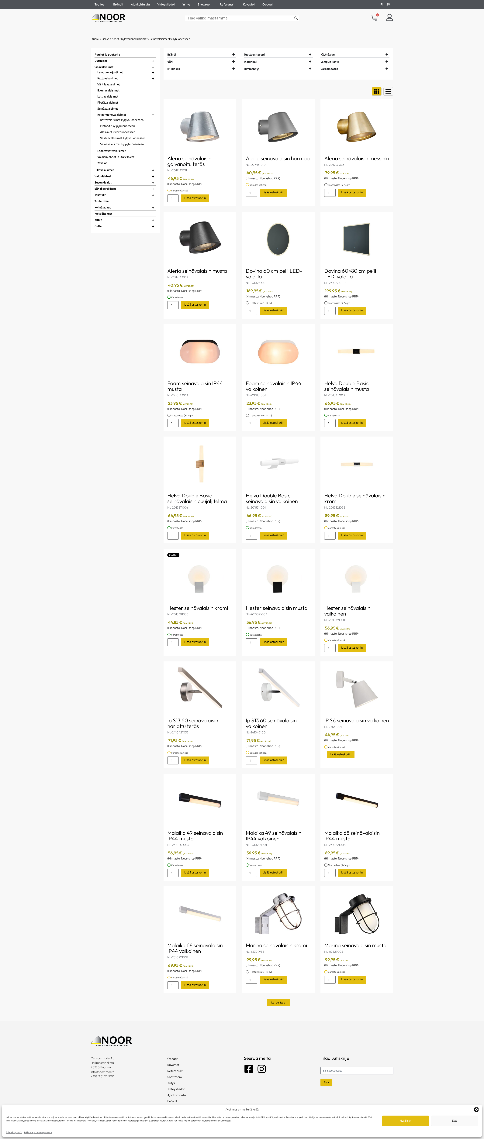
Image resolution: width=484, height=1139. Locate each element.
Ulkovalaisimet (104, 170)
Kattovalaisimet (107, 78)
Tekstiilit (100, 195)
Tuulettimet (102, 201)
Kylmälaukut (103, 207)
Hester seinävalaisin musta (276, 608)
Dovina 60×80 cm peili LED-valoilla (350, 273)
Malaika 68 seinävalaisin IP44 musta (352, 835)
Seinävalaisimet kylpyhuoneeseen (122, 144)
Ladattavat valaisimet (111, 151)
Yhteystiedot (166, 4)
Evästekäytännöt (14, 1132)
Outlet (99, 226)
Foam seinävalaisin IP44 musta (195, 386)
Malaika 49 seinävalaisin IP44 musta (195, 835)
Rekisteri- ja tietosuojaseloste (38, 1132)
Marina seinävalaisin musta (355, 945)
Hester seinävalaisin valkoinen (347, 611)
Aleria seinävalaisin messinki (356, 158)
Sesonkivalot (103, 182)
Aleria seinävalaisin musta (197, 270)
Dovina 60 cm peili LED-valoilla (274, 273)
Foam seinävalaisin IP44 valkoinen (273, 386)
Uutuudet (101, 60)
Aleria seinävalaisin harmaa (278, 158)
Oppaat (267, 4)
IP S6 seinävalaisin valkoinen (356, 720)
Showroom (205, 4)
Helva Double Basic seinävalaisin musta (346, 386)
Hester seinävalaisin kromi (197, 608)
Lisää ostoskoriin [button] (195, 198)
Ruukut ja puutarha (107, 54)
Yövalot (102, 163)
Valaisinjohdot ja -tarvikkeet (115, 157)
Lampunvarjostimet (110, 72)
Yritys (186, 4)
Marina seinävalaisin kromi (276, 945)
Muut (98, 220)
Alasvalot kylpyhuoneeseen (117, 132)
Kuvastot (249, 4)
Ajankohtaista (140, 4)
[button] (476, 1109)
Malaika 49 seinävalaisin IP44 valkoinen (273, 835)
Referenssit (227, 4)
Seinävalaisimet (107, 108)
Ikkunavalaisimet (108, 90)
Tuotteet (100, 4)
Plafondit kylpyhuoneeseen (117, 126)
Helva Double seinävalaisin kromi (354, 498)
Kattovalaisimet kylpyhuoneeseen (122, 120)
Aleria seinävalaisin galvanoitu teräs (189, 161)
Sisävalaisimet (110, 39)
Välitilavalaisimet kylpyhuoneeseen (123, 138)
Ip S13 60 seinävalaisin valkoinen (271, 723)
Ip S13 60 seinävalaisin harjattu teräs (192, 723)
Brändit (118, 4)
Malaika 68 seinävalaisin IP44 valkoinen (195, 948)
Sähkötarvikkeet (105, 188)
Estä (454, 1120)
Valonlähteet (103, 176)
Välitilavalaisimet (108, 84)
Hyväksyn (405, 1120)
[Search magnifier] (296, 18)
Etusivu (95, 39)
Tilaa (326, 1082)
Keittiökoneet (103, 213)
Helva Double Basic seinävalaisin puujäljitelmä (197, 498)
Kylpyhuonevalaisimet (134, 39)
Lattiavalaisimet (107, 96)
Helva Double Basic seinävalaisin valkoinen (272, 498)
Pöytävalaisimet (107, 102)
